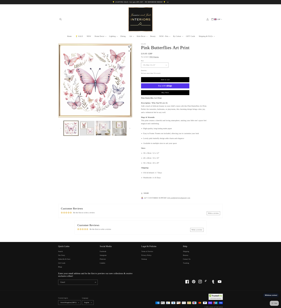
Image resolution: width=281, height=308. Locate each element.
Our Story (61, 255)
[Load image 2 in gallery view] (87, 128)
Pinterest (103, 259)
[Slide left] (60, 128)
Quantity (144, 70)
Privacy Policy (146, 255)
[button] (60, 19)
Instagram (103, 255)
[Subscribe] (95, 282)
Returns (185, 255)
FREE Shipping (154, 57)
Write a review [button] (213, 213)
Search (60, 251)
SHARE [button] (146, 193)
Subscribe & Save (64, 259)
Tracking (186, 263)
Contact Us (186, 259)
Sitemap (144, 259)
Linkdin (102, 263)
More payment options (165, 91)
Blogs (60, 267)
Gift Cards (61, 263)
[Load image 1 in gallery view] (71, 128)
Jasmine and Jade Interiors (216, 307)
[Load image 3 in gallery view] (103, 128)
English (86, 302)
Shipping (186, 251)
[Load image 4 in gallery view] (119, 128)
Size (142, 61)
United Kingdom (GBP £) (68, 302)
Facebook (103, 251)
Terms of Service (147, 251)
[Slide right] (129, 128)
